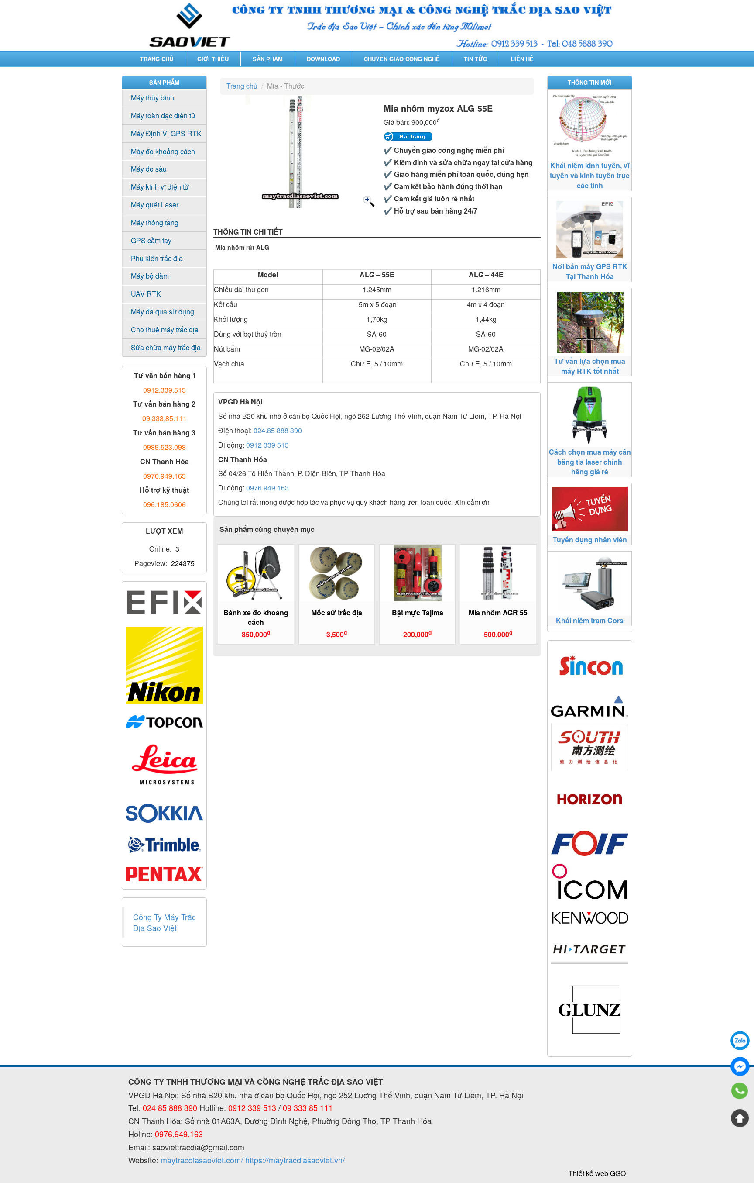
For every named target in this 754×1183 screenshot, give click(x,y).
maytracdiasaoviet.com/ (202, 1160)
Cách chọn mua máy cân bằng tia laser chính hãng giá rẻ (590, 462)
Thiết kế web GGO (597, 1173)
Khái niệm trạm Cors (590, 620)
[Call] (740, 1092)
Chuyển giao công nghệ (402, 59)
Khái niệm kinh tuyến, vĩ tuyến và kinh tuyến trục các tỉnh (590, 175)
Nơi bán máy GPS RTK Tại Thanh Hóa (589, 271)
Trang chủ (156, 59)
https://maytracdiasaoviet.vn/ (295, 1160)
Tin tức (475, 59)
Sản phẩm (268, 59)
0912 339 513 (267, 445)
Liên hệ (522, 59)
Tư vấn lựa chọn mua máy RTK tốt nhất (589, 366)
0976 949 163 (267, 488)
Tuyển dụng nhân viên (590, 540)
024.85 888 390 (278, 430)
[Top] (740, 1118)
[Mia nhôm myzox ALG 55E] (368, 201)
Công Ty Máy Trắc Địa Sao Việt (164, 922)
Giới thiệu (213, 59)
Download (323, 59)
